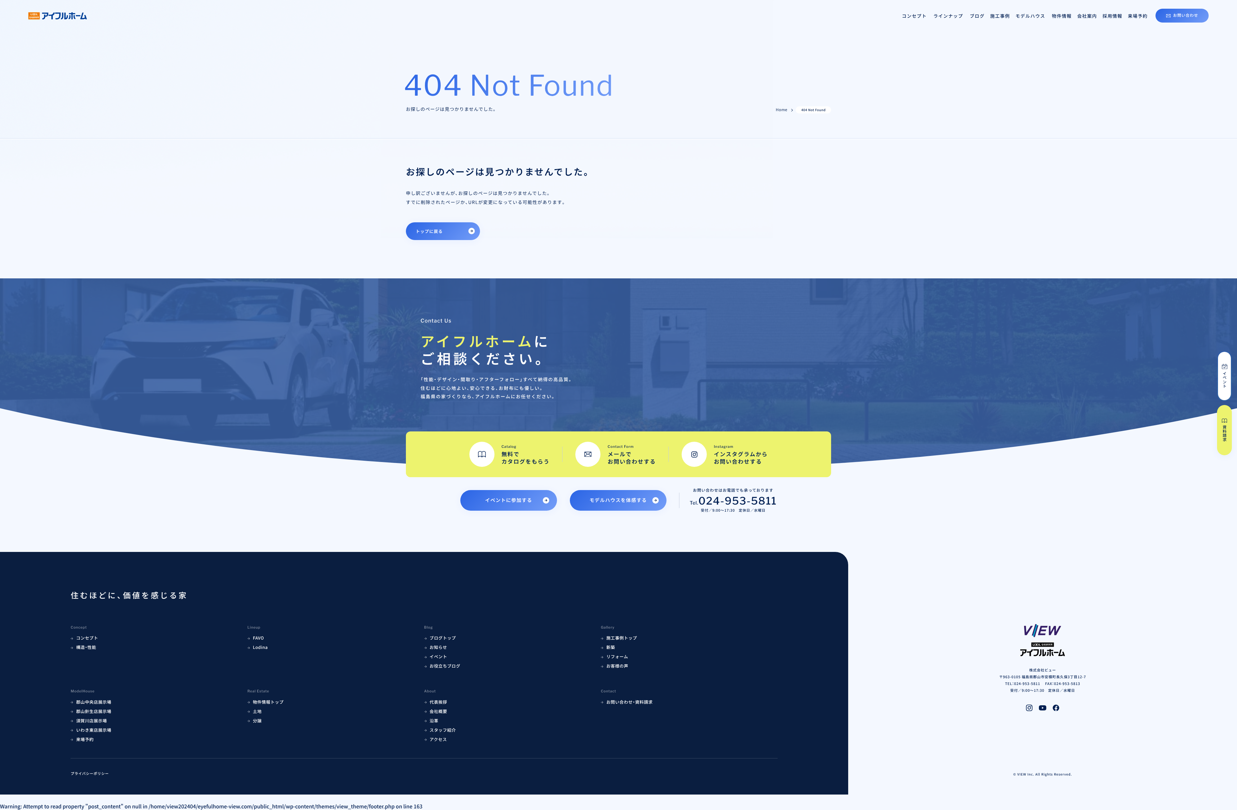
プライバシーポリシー (90, 773)
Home (781, 110)
